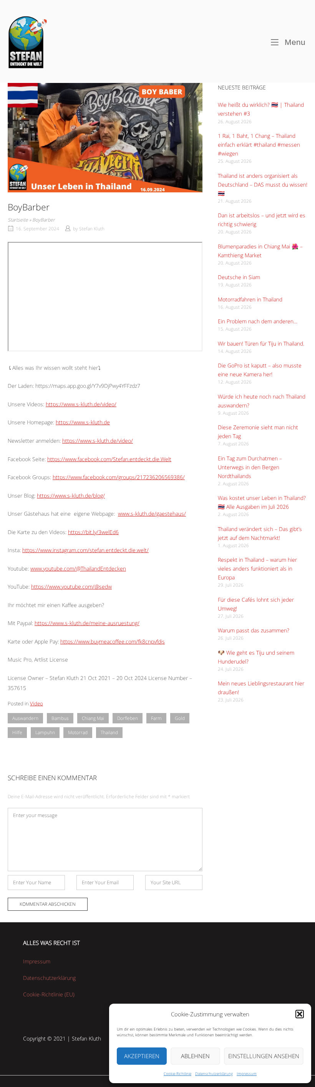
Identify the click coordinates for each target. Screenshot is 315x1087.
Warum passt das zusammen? (253, 630)
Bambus (60, 718)
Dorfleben (127, 718)
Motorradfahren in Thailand (250, 299)
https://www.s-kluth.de (83, 422)
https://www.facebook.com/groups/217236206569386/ (119, 477)
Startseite (18, 220)
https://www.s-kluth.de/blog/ (71, 495)
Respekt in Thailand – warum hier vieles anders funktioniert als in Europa (257, 568)
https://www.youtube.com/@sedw (71, 586)
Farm (156, 718)
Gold (180, 718)
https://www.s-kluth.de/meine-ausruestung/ (87, 623)
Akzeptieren (141, 1056)
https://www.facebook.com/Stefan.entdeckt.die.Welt (109, 459)
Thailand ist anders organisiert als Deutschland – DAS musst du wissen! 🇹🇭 (262, 184)
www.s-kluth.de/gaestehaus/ (152, 513)
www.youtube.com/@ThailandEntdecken (78, 568)
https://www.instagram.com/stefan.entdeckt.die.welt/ (85, 550)
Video (36, 703)
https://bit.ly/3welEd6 (93, 532)
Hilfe (17, 732)
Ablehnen (195, 1056)
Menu (293, 41)
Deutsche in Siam (239, 277)
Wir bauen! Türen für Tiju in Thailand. (261, 343)
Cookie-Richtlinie (177, 1073)
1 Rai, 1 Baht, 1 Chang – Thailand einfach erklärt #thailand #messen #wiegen (259, 144)
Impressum (247, 1073)
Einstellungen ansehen (263, 1056)
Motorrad (78, 732)
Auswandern (25, 718)
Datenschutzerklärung (214, 1073)
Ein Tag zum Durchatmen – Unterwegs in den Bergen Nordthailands (250, 467)
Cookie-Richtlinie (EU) (49, 994)
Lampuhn (45, 732)
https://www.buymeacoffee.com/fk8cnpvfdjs (112, 641)
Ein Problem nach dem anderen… (257, 321)
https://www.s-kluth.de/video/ (81, 404)
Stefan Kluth (91, 228)
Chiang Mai (93, 718)
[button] (299, 1014)
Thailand (109, 732)
